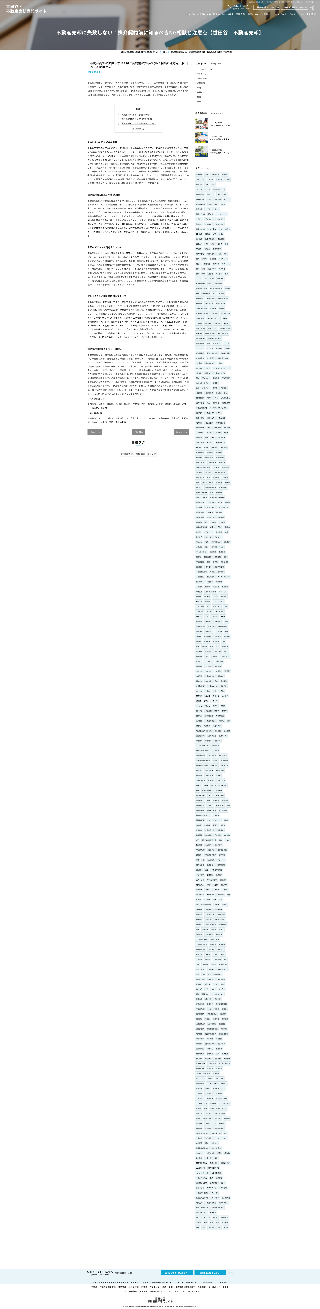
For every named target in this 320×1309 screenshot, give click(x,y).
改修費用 (219, 582)
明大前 (210, 214)
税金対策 (199, 303)
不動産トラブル (219, 373)
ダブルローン (200, 1078)
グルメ (209, 199)
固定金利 (199, 244)
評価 (206, 1143)
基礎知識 (219, 492)
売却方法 (199, 542)
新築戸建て (217, 249)
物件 (225, 557)
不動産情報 (200, 318)
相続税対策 (209, 393)
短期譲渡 (199, 890)
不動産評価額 (200, 949)
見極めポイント (210, 1123)
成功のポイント (223, 969)
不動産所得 (221, 914)
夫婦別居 (224, 1029)
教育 (197, 269)
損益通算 (223, 1014)
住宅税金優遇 (200, 283)
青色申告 (222, 855)
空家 (211, 1178)
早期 (216, 681)
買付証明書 (224, 562)
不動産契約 (200, 611)
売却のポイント (223, 298)
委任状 (207, 959)
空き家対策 (212, 269)
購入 (220, 363)
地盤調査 (221, 830)
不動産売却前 (200, 780)
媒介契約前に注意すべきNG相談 (137, 118)
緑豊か (216, 750)
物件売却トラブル (218, 547)
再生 (206, 547)
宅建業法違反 (200, 1063)
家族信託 (199, 621)
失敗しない (200, 348)
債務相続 (215, 765)
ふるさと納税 (200, 979)
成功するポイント (202, 1208)
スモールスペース (220, 472)
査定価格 (227, 835)
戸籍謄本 (227, 527)
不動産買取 (215, 746)
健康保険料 (200, 1004)
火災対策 (199, 547)
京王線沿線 (212, 755)
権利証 (212, 572)
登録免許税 (210, 895)
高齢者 (216, 905)
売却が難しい (200, 582)
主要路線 (199, 323)
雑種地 (212, 527)
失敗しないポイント (203, 383)
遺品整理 (216, 800)
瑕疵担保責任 (209, 239)
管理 (206, 542)
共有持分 (223, 686)
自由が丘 (225, 174)
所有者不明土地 (223, 507)
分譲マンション (207, 482)
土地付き (225, 696)
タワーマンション (214, 820)
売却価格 (215, 1143)
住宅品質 (199, 1088)
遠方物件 (221, 572)
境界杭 (221, 691)
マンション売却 (221, 1098)
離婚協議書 (208, 557)
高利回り (217, 741)
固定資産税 (200, 298)
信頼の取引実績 (223, 358)
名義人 (221, 929)
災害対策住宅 (216, 1148)
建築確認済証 (200, 626)
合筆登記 (199, 676)
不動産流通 (221, 418)
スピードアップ (201, 1103)
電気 (225, 959)
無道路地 (222, 552)
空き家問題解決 (210, 1034)
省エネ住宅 (200, 254)
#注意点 (152, 454)
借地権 (198, 701)
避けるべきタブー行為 (219, 785)
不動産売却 (202, 78)
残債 (197, 929)
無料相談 (219, 348)
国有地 (226, 651)
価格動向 (219, 512)
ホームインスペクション (221, 368)
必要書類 (199, 914)
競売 (211, 1222)
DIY (215, 328)
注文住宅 (224, 448)
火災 (225, 1133)
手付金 (204, 646)
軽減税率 (219, 875)
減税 (208, 606)
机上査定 (199, 393)
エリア (198, 279)
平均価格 (216, 1073)
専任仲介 (199, 924)
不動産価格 (200, 512)
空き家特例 (221, 979)
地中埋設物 (200, 1083)
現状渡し (224, 596)
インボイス (221, 860)
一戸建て (227, 323)
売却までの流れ (219, 919)
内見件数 (199, 1128)
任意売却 (201, 83)
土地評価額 (218, 1093)
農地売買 (210, 1068)
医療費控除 (221, 865)
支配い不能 (200, 1049)
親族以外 (199, 934)
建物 (216, 885)
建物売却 (225, 800)
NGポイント (217, 343)
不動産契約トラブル (203, 815)
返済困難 (227, 731)
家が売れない (216, 542)
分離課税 (211, 969)
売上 (206, 870)
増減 (220, 840)
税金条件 (199, 919)
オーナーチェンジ (224, 577)
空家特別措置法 (201, 1163)
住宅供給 (227, 636)
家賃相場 (219, 452)
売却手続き (220, 1078)
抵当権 (214, 522)
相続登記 (215, 616)
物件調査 (199, 507)
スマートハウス (224, 229)
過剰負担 (213, 552)
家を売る (219, 532)
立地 (225, 606)
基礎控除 (210, 875)
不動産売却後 (200, 1009)
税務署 (198, 984)
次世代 (198, 661)
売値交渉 (199, 1113)
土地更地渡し (225, 398)
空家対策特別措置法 (203, 760)
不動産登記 (200, 577)
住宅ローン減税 (218, 601)
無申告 (214, 929)
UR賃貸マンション (213, 318)
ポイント (210, 443)
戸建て (209, 398)
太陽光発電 (210, 254)
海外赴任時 (200, 1068)
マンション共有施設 (203, 706)
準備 (205, 1108)
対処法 (206, 785)
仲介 (226, 244)
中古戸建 (207, 264)
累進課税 (211, 949)
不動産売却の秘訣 (214, 338)
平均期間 (208, 919)
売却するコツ (200, 969)
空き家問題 (200, 398)
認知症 (215, 760)
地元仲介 (199, 537)
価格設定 (227, 542)
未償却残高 (223, 924)
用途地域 (199, 716)
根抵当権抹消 (223, 1034)
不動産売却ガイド (218, 1208)
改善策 (218, 671)
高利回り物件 (209, 333)
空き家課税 (200, 517)
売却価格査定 (209, 507)
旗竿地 (198, 557)
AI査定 (227, 840)
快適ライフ (200, 477)
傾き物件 (199, 770)
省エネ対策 (223, 810)
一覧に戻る (138, 432)
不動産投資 (215, 174)
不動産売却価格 (225, 328)
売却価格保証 (200, 338)
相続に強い (200, 1153)
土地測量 (219, 631)
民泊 (214, 293)
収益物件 (208, 741)
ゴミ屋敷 (225, 477)
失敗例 (226, 343)
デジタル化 (220, 611)
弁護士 (223, 954)
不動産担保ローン (219, 189)
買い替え (219, 274)
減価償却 (224, 885)
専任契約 (219, 1039)
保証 (209, 795)
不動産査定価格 (210, 855)
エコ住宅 (199, 239)
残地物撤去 (200, 800)
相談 (203, 1227)
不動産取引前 (209, 830)
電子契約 (210, 611)
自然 (197, 259)
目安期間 (210, 1039)
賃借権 (226, 433)
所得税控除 (212, 1024)
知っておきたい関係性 (203, 905)
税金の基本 (208, 636)
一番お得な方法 (201, 1178)
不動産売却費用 (210, 1203)
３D (206, 656)
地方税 (221, 308)
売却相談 (222, 1024)
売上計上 (222, 989)
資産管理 (222, 944)
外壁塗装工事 (216, 1133)
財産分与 (199, 184)
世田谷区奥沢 (216, 1173)
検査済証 (211, 626)
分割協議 (199, 775)
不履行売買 (210, 418)
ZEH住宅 (199, 234)
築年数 (227, 348)
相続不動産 (212, 229)
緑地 (203, 274)
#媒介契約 (140, 454)
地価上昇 (199, 1203)
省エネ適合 (200, 606)
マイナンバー (208, 532)
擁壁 (214, 691)
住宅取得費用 (200, 686)
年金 (220, 900)
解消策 (207, 587)
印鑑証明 (199, 592)
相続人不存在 (219, 224)
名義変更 (225, 646)
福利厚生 (222, 269)
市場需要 (210, 512)
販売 (208, 562)
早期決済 (208, 890)
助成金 (198, 448)
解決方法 (222, 462)
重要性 (207, 954)
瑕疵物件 (213, 1103)
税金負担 (208, 373)
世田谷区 (216, 477)
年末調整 (207, 900)
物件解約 (199, 472)
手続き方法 (200, 1039)
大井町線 (199, 363)
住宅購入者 (200, 452)
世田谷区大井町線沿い (204, 750)
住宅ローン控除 (209, 279)
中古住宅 (211, 780)
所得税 (227, 288)
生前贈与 (208, 845)
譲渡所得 (213, 308)
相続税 (225, 318)
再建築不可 (224, 765)
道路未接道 (212, 736)
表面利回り (200, 358)
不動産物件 (218, 283)
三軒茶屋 (199, 174)
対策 (228, 721)
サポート (199, 959)
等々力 (216, 209)
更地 (219, 527)
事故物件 (211, 1227)
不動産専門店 (209, 721)
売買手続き (200, 880)
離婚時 (198, 726)
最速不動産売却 (212, 353)
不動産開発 (220, 716)
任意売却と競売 (201, 1183)
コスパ (198, 825)
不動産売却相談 (212, 1029)
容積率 (224, 711)
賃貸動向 (217, 666)
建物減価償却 (209, 1044)
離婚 (217, 1222)
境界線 (198, 641)
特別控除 (199, 438)
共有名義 (207, 825)
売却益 (216, 1009)
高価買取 (199, 721)
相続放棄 (208, 224)
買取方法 (210, 1098)
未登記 (215, 596)
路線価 (221, 293)
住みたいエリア (223, 333)
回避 (223, 641)
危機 (197, 646)
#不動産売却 (127, 454)
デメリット (218, 537)
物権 (206, 438)
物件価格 (207, 596)
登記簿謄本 (210, 577)
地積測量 (217, 428)
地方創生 (211, 979)
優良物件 (199, 413)
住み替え (225, 1222)
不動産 (198, 249)
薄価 (203, 974)
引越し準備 (215, 939)
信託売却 (199, 691)
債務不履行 (200, 418)
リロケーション (224, 1063)
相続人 (209, 885)
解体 (209, 428)
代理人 (215, 954)
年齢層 (224, 905)
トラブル (215, 701)
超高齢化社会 (211, 810)
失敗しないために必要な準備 (136, 114)
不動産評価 (210, 298)
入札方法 (216, 696)
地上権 (209, 433)
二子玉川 (208, 209)
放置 (197, 482)
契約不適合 (200, 403)
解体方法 (199, 681)
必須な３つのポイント (204, 1118)
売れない (199, 487)
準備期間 (214, 656)
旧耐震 (207, 234)
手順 (206, 616)
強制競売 (220, 279)
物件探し (222, 1123)
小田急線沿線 (200, 755)
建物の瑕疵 (209, 457)
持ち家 (223, 204)
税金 (211, 492)
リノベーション (221, 214)
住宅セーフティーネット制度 (216, 1083)
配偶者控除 (218, 910)
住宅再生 (219, 1178)
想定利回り (210, 358)
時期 (197, 293)
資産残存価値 (200, 736)
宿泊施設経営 (219, 1128)
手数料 (223, 825)
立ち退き (208, 1113)
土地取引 (211, 860)
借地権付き (200, 805)
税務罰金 (205, 929)
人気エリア (223, 259)
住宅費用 (224, 681)
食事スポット (200, 328)
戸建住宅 (217, 636)
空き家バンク (225, 313)
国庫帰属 (199, 656)
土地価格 (199, 1093)
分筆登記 (227, 671)
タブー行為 (223, 592)
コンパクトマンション (214, 502)
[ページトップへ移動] (230, 1272)
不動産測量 (209, 775)
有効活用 (199, 587)
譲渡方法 (216, 1019)
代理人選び (217, 959)
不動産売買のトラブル (213, 413)
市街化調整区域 (201, 527)
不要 (209, 974)
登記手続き (200, 895)
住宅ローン (210, 194)
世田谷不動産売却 (216, 288)
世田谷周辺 (223, 755)
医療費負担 (210, 865)
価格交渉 (227, 428)
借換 (206, 244)
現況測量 (207, 641)
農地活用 (219, 1068)
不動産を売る (209, 676)
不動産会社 (210, 1153)
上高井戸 (199, 219)
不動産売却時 (200, 850)
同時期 (210, 1078)
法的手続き (224, 760)
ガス (197, 964)
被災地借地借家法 (202, 1148)
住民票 (198, 532)
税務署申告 (218, 974)
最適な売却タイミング (217, 1183)
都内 (225, 393)
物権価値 (210, 452)
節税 (209, 283)
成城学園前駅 (200, 204)
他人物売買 (200, 1054)
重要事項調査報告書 (217, 497)
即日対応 (210, 805)
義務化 (223, 616)
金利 (226, 274)
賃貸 (218, 194)
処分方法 (207, 726)
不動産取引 (209, 631)
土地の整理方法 (201, 944)
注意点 (206, 448)
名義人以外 (221, 1044)
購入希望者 (200, 865)
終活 (208, 403)
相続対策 (219, 934)
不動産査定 (226, 378)
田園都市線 (200, 199)
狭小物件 (208, 472)
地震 (219, 1153)
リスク (214, 989)
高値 (225, 254)
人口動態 (208, 666)
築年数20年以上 (213, 1168)
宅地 (216, 398)
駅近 (213, 244)
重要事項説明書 (210, 592)
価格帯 (227, 502)
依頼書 (215, 984)
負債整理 (225, 1054)
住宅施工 (199, 830)
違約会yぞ (225, 467)
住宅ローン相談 (218, 234)
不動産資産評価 (201, 308)
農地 (208, 477)
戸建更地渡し (200, 428)
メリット (208, 537)
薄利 (197, 974)
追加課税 (217, 1059)
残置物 (207, 601)
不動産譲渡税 (219, 795)
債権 (213, 438)
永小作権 (217, 433)
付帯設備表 (223, 487)
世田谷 (215, 1217)
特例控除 (221, 895)
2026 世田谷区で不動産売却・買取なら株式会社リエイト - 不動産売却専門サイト (152, 1306)
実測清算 (199, 631)
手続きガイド (209, 914)
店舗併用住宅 (219, 567)
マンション (202, 74)
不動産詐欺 (212, 1063)
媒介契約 (213, 259)
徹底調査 (199, 457)
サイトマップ (193, 1291)
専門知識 (199, 1044)
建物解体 (208, 835)
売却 (213, 184)
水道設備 (205, 964)
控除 (214, 900)
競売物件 (199, 696)
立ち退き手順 (200, 1168)
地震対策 (208, 711)
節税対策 (223, 880)
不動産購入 (217, 606)
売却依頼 (225, 587)
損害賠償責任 (200, 820)
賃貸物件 (217, 323)
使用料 (215, 706)
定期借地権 (206, 293)
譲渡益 (224, 1009)
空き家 (198, 1222)
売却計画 (210, 348)
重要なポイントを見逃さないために (139, 123)
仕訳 (209, 1009)
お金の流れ (200, 875)
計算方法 (205, 994)
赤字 (197, 860)
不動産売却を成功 (202, 1193)
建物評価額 (200, 343)
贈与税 (218, 393)
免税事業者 (209, 934)
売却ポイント (220, 303)
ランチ (210, 179)
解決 (197, 378)
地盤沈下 (199, 1158)
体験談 (216, 890)
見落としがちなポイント (218, 1108)
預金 (211, 646)
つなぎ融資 (218, 790)
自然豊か (215, 313)
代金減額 (216, 815)
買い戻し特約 (200, 795)
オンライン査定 (224, 1103)
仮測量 (218, 775)
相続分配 (210, 1049)
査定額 (215, 388)
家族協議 (208, 681)
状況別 (207, 1019)
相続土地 (217, 651)
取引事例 (199, 845)
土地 (205, 1222)
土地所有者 (221, 438)
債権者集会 (200, 810)
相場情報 (199, 910)
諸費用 (215, 825)
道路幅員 (199, 522)
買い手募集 (215, 1198)
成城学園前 (200, 353)
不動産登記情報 (201, 572)
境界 (226, 621)
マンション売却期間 (203, 1073)
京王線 (204, 259)
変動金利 (221, 239)
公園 (206, 184)
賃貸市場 (199, 666)
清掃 (208, 800)
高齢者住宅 (200, 194)
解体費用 (213, 1213)
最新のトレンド (210, 363)
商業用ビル (223, 964)
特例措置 (217, 731)
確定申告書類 (222, 850)
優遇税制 (213, 944)
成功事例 (208, 323)
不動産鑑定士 (212, 1014)
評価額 (215, 383)
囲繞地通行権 (220, 423)
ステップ (215, 1193)
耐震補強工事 (220, 443)
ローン (198, 785)
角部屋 (198, 596)
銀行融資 (199, 1059)
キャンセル (221, 780)
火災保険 (199, 1138)
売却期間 (199, 651)
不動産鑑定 (200, 562)
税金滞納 (208, 1059)
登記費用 (199, 870)
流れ (217, 1054)
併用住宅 (208, 567)
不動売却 (208, 1158)
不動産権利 (200, 433)
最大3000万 (200, 1014)
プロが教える (211, 1188)
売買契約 (208, 651)
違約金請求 (226, 403)
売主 (206, 989)
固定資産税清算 (221, 1004)
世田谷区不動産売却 (203, 467)
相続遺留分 (220, 770)
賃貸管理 (227, 1059)
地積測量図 (209, 423)
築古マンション (201, 497)
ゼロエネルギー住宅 (203, 1217)
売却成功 (208, 1128)
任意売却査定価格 (202, 1198)
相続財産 (216, 403)
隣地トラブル (200, 462)
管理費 (223, 706)
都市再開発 (209, 716)
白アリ (206, 701)
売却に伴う (214, 1163)
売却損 (214, 964)
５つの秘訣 (223, 1188)
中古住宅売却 (207, 790)
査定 (197, 1227)
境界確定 (199, 423)
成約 (197, 840)
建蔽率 (216, 711)
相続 (199, 96)
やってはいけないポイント (219, 408)
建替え (210, 582)
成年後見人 (200, 885)
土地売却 (210, 1054)
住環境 (220, 244)
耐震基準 (227, 1153)
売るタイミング (201, 288)
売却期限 (199, 567)
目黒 (219, 1227)
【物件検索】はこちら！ (266, 7)
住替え (198, 264)
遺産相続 (217, 999)
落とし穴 (199, 989)
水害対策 (199, 741)
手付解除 (216, 467)
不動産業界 (212, 462)
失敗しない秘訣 (219, 1113)
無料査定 (201, 92)
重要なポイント (201, 1213)
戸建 (199, 87)
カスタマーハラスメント (204, 671)
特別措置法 (209, 770)
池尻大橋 (199, 209)
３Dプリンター (225, 656)
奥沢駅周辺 (226, 1198)
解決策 (215, 562)
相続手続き (218, 845)
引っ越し (199, 373)
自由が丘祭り (219, 219)
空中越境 (208, 621)
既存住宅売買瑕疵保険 (204, 731)
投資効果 (199, 999)
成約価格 (216, 587)
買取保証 (216, 378)
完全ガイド (217, 726)
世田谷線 (208, 219)
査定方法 (199, 616)
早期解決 (207, 249)
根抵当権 (222, 522)
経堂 (216, 204)
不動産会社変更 (210, 924)
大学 (203, 269)
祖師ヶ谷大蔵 (200, 214)
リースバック (200, 179)
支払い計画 (219, 661)
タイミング (200, 443)
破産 (228, 805)
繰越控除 (208, 999)
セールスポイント (202, 1173)
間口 (206, 522)
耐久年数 (199, 711)
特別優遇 (225, 1019)
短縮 (228, 895)
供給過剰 (221, 517)
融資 (226, 631)
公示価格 (208, 1093)
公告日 (207, 696)
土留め (207, 691)
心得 (208, 343)
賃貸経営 (210, 1004)
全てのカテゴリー (204, 69)
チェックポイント (220, 1138)
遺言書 (210, 274)
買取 (199, 101)
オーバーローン (201, 552)
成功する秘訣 (225, 353)
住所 (217, 646)
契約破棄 (227, 1118)
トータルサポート (202, 746)
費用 (222, 984)
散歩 (197, 274)
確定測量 (216, 641)
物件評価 (199, 333)
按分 (203, 860)
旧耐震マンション (219, 1088)
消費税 (198, 636)
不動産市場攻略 (217, 870)
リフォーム (226, 264)
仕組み (198, 1108)
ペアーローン (208, 661)
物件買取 (199, 1034)
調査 (197, 790)
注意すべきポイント (203, 388)
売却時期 (199, 1123)
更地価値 (217, 835)
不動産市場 (210, 517)
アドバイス (200, 1098)
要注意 (227, 482)
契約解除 (217, 1118)
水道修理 (219, 1049)
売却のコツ (206, 378)
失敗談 (198, 900)
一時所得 (207, 984)
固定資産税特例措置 (209, 840)
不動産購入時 (222, 626)
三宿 (219, 254)
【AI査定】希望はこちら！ (294, 7)
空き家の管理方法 (202, 1133)
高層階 (207, 1088)
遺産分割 (217, 557)
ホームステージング (203, 368)
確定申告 (211, 850)
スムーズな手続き (202, 939)
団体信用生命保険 (202, 765)
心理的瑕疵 (220, 457)
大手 (226, 532)
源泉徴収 (221, 949)
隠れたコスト (223, 1203)
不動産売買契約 (201, 408)
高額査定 (219, 482)
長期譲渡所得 (200, 1024)
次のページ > (181, 432)
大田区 (226, 1227)
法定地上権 (209, 303)
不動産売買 (200, 502)
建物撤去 (221, 676)
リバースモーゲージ (203, 189)
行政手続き (200, 1188)
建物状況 (199, 601)
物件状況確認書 (201, 492)
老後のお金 (220, 805)
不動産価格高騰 (210, 487)
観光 (225, 194)
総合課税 (199, 1019)
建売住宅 (215, 448)
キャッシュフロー (218, 994)
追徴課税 (225, 890)
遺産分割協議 (200, 229)
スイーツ (227, 199)
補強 (216, 1158)
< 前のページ (94, 432)
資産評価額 (200, 1029)
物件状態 (208, 1138)
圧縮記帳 (199, 855)
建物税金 (199, 1143)
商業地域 (216, 264)
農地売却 (208, 910)
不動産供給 (218, 621)
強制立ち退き (225, 1163)
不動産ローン (212, 686)
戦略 (197, 994)
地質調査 (199, 835)
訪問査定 (223, 388)
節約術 (226, 820)
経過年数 (199, 954)
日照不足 (221, 721)
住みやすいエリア (202, 313)
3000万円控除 (212, 880)
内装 (209, 328)
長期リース (223, 736)
